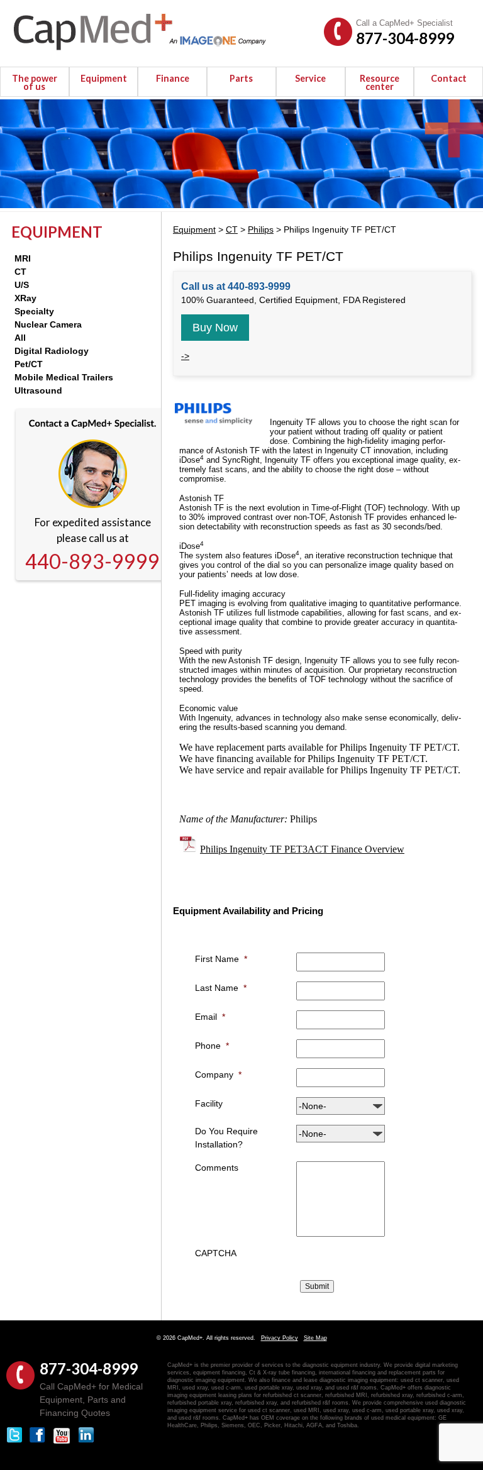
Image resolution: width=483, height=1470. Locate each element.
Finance (172, 78)
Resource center (379, 82)
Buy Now (215, 327)
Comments (216, 1168)
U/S (21, 285)
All (20, 338)
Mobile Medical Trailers (63, 377)
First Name (221, 959)
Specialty (34, 311)
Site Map (315, 1338)
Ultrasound (38, 390)
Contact (449, 78)
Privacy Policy (279, 1338)
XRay (25, 298)
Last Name (221, 988)
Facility (209, 1103)
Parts (241, 78)
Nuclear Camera (48, 324)
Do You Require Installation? (226, 1137)
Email (210, 1017)
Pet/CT (28, 364)
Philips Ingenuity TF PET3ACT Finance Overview (302, 849)
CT (20, 272)
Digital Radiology (51, 351)
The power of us (34, 82)
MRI (22, 258)
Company (218, 1074)
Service (310, 78)
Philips (261, 229)
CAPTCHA (215, 1253)
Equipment (103, 78)
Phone (212, 1046)
